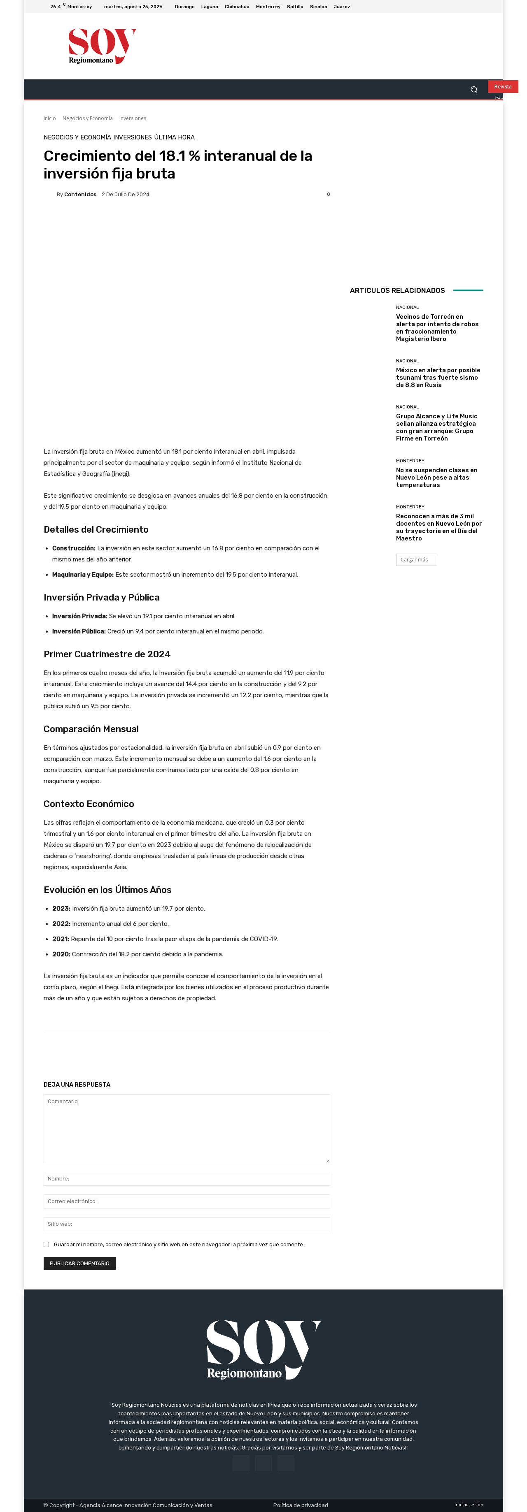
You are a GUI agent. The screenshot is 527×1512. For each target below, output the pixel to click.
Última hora (174, 138)
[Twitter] (478, 7)
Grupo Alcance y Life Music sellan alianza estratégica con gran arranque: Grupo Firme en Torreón (437, 427)
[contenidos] (50, 194)
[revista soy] (187, 234)
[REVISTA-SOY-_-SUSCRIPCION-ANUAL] (416, 201)
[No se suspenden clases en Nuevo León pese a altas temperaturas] (370, 474)
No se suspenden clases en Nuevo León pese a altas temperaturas (437, 477)
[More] (308, 1054)
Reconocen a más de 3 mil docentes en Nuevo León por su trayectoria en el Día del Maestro (439, 527)
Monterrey (410, 461)
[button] (473, 89)
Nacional (407, 307)
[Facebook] (459, 7)
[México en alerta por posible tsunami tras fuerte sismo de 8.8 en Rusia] (370, 374)
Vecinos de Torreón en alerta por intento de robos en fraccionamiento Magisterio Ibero (437, 328)
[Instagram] (468, 7)
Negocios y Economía (88, 118)
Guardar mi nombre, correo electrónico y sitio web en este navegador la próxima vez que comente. (179, 1244)
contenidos (80, 194)
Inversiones (132, 118)
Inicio (50, 118)
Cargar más (414, 559)
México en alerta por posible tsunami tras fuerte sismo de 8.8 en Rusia (438, 377)
